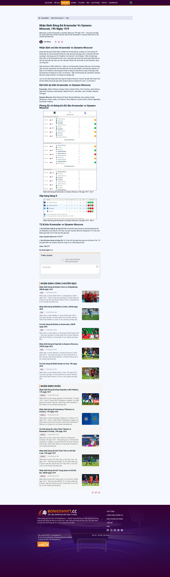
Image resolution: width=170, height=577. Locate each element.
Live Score (48, 3)
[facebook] (108, 531)
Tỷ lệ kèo (81, 3)
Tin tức (104, 3)
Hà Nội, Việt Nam (103, 535)
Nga (67, 18)
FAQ (108, 526)
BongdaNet (45, 18)
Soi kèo (73, 3)
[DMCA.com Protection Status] (64, 544)
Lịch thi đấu (95, 3)
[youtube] (111, 531)
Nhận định (65, 3)
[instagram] (118, 531)
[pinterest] (122, 531)
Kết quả (57, 3)
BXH (88, 3)
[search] (131, 4)
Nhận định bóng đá (57, 18)
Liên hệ (109, 523)
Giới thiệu (111, 511)
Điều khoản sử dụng (115, 519)
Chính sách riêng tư (115, 515)
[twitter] (115, 531)
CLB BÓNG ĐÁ (113, 3)
